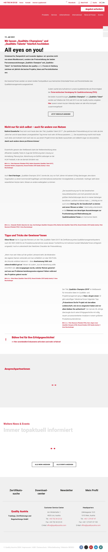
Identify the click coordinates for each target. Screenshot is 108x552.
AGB (34, 547)
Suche (95, 2)
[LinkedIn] (96, 547)
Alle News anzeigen (42, 464)
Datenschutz (42, 547)
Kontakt (27, 2)
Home (21, 2)
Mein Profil (84, 2)
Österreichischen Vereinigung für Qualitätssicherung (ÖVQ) (74, 92)
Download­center (41, 492)
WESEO (71, 547)
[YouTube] (91, 547)
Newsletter (66, 490)
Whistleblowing (54, 547)
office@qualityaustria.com (56, 525)
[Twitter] (86, 547)
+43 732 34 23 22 (10, 3)
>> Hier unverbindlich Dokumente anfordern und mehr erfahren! (36, 342)
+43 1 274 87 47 (90, 519)
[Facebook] (81, 547)
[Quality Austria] (18, 15)
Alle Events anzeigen (65, 464)
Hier (49, 103)
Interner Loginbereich (39, 2)
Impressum (26, 547)
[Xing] (101, 547)
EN (103, 2)
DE (100, 2)
